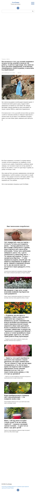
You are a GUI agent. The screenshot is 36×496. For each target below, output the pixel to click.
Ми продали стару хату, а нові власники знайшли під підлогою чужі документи (16, 292)
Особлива (15, 2)
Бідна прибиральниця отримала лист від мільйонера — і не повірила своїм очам (16, 397)
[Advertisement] (18, 35)
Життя (19, 72)
